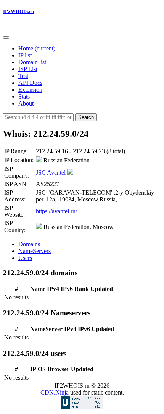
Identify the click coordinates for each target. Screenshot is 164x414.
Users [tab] (25, 258)
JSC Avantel (51, 172)
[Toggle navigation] (6, 37)
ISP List (27, 69)
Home (36, 48)
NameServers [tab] (34, 251)
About (26, 103)
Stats (24, 96)
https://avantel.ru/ (56, 211)
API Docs (30, 83)
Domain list (32, 62)
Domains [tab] (29, 244)
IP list (25, 55)
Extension (30, 89)
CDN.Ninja (54, 392)
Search (86, 117)
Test (23, 76)
